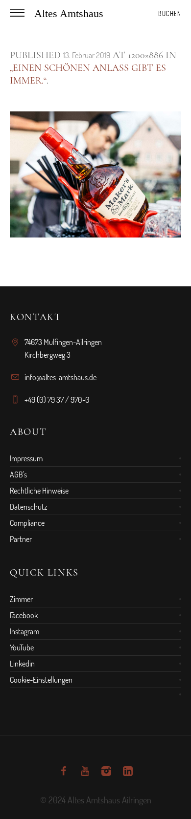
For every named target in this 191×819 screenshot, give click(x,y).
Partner (21, 539)
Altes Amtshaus (68, 13)
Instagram (24, 631)
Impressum (26, 458)
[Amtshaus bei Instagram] (106, 771)
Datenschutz (28, 507)
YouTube (22, 647)
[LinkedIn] (127, 771)
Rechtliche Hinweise (39, 491)
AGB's (18, 474)
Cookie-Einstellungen (41, 680)
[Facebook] (63, 771)
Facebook (24, 615)
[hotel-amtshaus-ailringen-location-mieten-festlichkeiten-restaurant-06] (95, 174)
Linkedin (22, 663)
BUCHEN (169, 13)
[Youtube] (84, 771)
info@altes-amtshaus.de (60, 377)
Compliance (27, 523)
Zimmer (21, 599)
